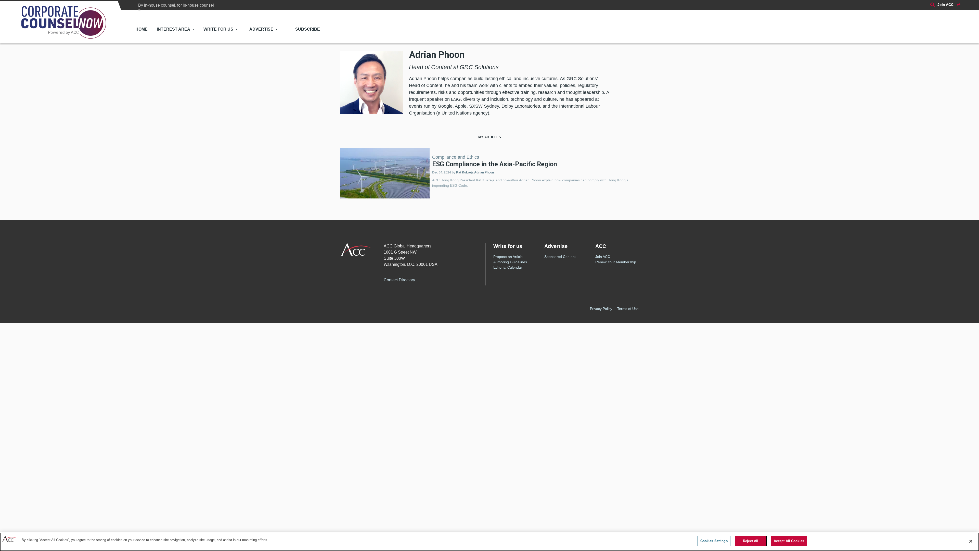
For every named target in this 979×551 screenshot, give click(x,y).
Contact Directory (399, 280)
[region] (489, 541)
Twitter (439, 279)
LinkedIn (449, 279)
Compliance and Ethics (455, 157)
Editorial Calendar (507, 267)
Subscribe (307, 29)
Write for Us (218, 29)
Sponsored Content (560, 257)
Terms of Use (628, 309)
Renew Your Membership (615, 262)
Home (141, 29)
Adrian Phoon (484, 172)
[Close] (970, 541)
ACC (356, 249)
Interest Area (173, 29)
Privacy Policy (601, 309)
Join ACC (602, 257)
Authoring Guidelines (510, 262)
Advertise (261, 29)
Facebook (428, 279)
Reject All (750, 541)
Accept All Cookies (789, 541)
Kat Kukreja (464, 172)
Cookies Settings (714, 541)
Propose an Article (508, 257)
